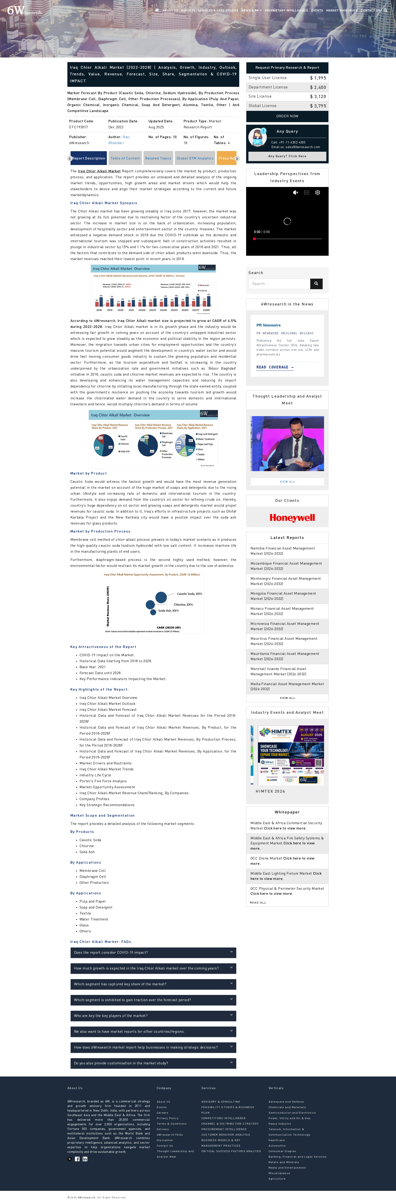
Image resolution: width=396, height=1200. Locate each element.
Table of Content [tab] (125, 158)
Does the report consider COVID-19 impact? (111, 953)
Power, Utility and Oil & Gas (290, 1118)
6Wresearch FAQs (170, 1135)
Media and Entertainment (287, 1168)
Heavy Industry (280, 1124)
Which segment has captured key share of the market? (120, 984)
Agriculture (277, 1179)
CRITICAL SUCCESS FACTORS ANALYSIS (231, 1151)
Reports (188, 10)
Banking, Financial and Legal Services (298, 1157)
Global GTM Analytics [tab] (195, 158)
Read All (258, 902)
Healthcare (277, 1140)
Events (317, 10)
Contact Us (370, 10)
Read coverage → (281, 367)
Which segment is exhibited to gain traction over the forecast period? (132, 1000)
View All (288, 482)
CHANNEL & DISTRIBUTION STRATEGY (230, 1124)
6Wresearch (86, 1197)
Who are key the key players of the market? (111, 1016)
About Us (170, 10)
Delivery (163, 1129)
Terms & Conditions (172, 1124)
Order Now (287, 116)
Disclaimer (165, 1140)
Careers (162, 1113)
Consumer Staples (283, 1151)
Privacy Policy (168, 1118)
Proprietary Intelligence (286, 10)
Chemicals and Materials (287, 1107)
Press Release (231, 158)
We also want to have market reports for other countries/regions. (129, 1032)
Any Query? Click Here (287, 156)
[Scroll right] (237, 158)
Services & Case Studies (218, 10)
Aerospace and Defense (286, 1102)
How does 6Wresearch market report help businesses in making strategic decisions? (146, 1047)
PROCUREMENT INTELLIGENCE (224, 1129)
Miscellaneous (280, 1173)
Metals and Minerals (284, 1162)
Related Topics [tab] (158, 158)
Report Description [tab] (88, 158)
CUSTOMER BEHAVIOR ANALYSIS (225, 1135)
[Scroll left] (70, 158)
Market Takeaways (342, 10)
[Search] (316, 284)
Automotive (277, 1146)
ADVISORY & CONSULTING (220, 1102)
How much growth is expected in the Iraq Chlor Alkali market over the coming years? (146, 968)
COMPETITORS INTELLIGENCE (223, 1118)
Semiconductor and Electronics (292, 1113)
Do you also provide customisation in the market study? (121, 1063)
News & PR (251, 10)
